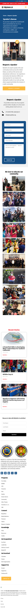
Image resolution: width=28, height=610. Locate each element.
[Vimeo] (5, 473)
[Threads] (16, 473)
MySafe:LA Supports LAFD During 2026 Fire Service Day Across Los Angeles (14, 400)
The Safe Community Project (11, 590)
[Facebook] (2, 473)
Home (4, 15)
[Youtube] (9, 473)
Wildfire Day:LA (8, 374)
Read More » (5, 379)
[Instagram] (12, 473)
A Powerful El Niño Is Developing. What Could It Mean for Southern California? (14, 348)
